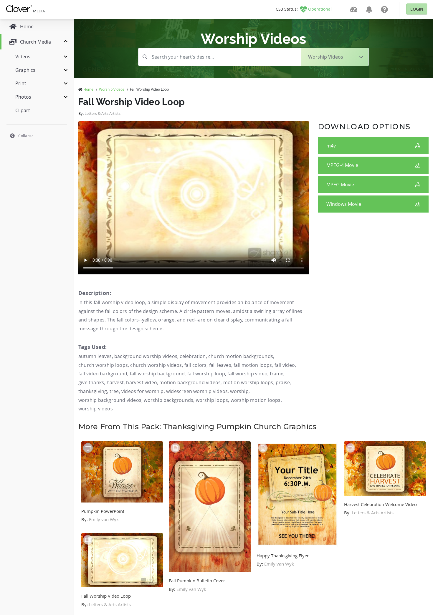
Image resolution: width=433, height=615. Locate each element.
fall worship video (247, 373)
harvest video (141, 382)
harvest (115, 382)
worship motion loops (256, 400)
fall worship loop (206, 373)
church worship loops (103, 365)
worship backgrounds (168, 400)
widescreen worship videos (197, 391)
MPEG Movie (340, 184)
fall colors (195, 365)
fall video (285, 365)
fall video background (102, 373)
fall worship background (157, 373)
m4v (331, 145)
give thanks (91, 382)
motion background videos (190, 382)
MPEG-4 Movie (342, 165)
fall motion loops (253, 365)
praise (283, 382)
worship (239, 391)
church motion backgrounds (240, 356)
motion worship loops (248, 382)
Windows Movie (343, 204)
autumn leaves (95, 356)
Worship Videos (111, 89)
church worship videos (156, 365)
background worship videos (145, 356)
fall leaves (220, 365)
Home (88, 89)
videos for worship (142, 391)
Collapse (26, 135)
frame (276, 373)
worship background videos (109, 400)
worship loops (212, 400)
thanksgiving (92, 391)
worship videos (95, 408)
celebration (193, 356)
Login (416, 9)
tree (114, 391)
